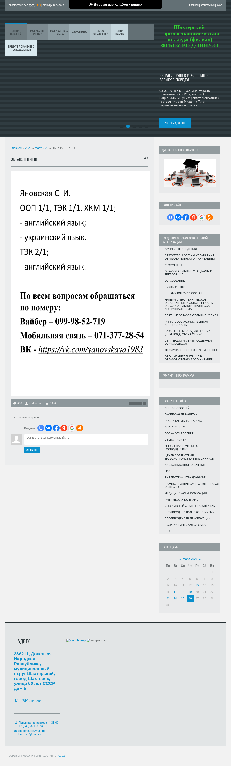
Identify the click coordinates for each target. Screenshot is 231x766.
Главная (194, 5)
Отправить (32, 450)
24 (175, 598)
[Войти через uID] (40, 428)
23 (168, 598)
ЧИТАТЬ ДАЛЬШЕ (175, 123)
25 (182, 598)
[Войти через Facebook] (56, 428)
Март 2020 (190, 559)
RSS (39, 5)
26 (46, 148)
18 (182, 592)
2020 (28, 148)
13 (197, 585)
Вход (219, 5)
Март (38, 148)
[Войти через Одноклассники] (79, 428)
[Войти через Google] (71, 428)
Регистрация (208, 5)
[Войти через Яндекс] (63, 428)
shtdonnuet (35, 403)
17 (175, 592)
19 (190, 592)
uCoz (61, 756)
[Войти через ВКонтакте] (48, 428)
